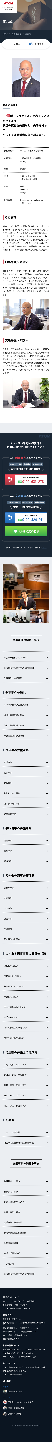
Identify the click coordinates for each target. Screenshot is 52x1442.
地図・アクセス (21, 1305)
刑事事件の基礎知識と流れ (16, 705)
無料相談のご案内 (12, 1181)
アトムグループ (17, 1301)
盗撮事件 (8, 773)
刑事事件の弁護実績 (13, 678)
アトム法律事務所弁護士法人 (14, 1371)
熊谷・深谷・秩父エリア (15, 1106)
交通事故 (8, 929)
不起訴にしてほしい (13, 976)
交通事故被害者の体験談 (26, 1357)
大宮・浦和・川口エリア (15, 1065)
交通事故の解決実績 (13, 1222)
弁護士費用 (7, 1305)
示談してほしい (11, 997)
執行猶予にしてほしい (14, 986)
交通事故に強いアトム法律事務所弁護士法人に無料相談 (24, 1323)
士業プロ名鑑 (8, 1357)
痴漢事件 (8, 762)
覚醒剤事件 (9, 888)
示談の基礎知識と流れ (14, 736)
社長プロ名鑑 (27, 1353)
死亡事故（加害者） (13, 939)
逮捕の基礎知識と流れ (14, 715)
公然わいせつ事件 (12, 804)
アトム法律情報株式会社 (35, 1367)
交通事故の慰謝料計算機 (15, 1233)
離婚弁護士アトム (10, 1332)
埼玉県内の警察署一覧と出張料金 (19, 1143)
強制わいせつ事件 (12, 793)
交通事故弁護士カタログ (35, 1349)
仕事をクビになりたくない (16, 1028)
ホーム (5, 1301)
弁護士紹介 (16, 34)
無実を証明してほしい (14, 1038)
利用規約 (27, 1308)
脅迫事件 (8, 861)
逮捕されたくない (12, 1017)
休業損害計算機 (11, 1243)
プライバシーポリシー (12, 1308)
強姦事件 (8, 783)
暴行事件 (8, 851)
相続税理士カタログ (28, 1332)
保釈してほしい (11, 966)
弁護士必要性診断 (12, 1253)
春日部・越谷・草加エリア (16, 1075)
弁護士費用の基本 (12, 1212)
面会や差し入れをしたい (15, 1007)
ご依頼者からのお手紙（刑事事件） (20, 668)
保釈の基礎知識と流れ (14, 725)
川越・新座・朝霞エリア (15, 1085)
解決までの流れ (11, 1192)
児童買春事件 (10, 814)
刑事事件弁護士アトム (12, 1319)
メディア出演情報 (12, 1132)
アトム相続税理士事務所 (12, 1375)
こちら (44, 548)
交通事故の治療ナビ (11, 1353)
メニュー (18, 44)
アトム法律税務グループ (12, 1367)
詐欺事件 (8, 908)
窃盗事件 (8, 919)
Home (5, 34)
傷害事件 (8, 840)
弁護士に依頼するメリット (16, 1202)
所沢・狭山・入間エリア (15, 1095)
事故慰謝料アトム (10, 1328)
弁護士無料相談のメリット (16, 658)
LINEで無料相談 (29, 531)
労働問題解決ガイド (11, 1339)
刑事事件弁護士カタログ (12, 1349)
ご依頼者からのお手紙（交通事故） (20, 1274)
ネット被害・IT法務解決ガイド (15, 1335)
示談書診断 (9, 1264)
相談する (39, 44)
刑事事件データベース (29, 1328)
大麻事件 (8, 898)
